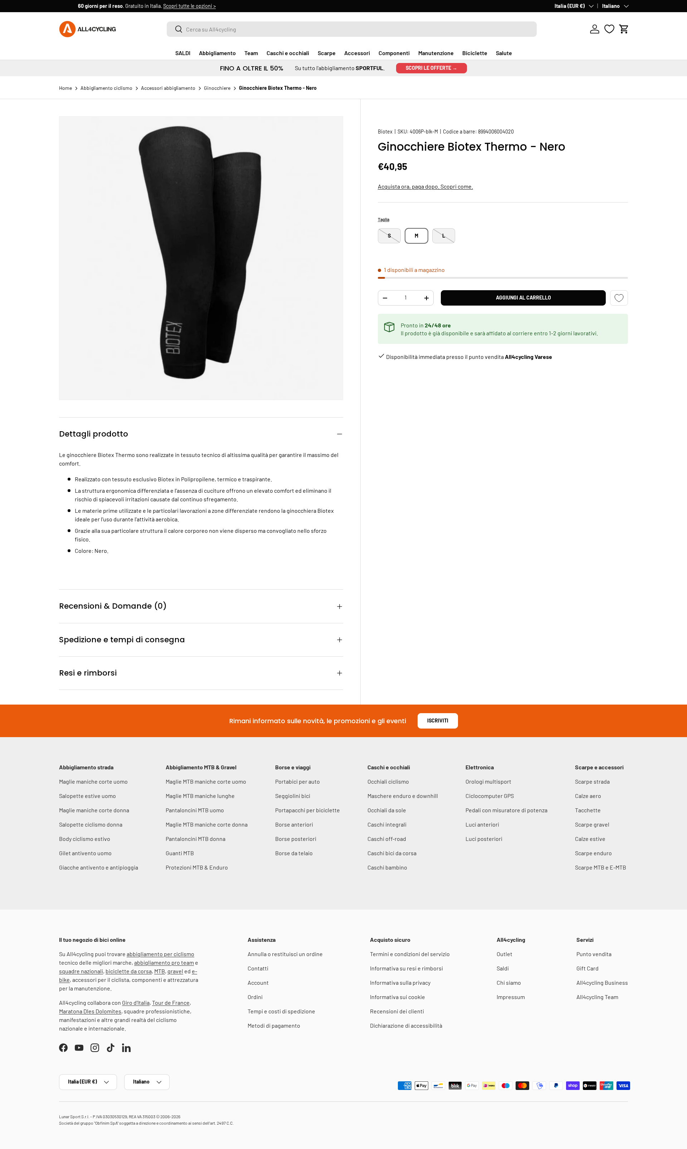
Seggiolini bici (292, 795)
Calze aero (588, 795)
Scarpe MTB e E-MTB (600, 867)
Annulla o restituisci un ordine (285, 953)
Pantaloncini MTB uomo (195, 810)
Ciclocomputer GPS (490, 795)
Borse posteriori (295, 838)
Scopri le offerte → (431, 68)
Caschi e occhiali (288, 52)
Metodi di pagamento (274, 1025)
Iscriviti (437, 720)
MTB (159, 971)
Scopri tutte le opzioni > (170, 6)
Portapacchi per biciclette (307, 810)
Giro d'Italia (136, 1002)
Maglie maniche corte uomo (93, 781)
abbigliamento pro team (164, 962)
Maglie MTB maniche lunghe (200, 795)
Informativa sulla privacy (400, 982)
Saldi (503, 968)
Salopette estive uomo (87, 795)
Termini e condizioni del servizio (410, 953)
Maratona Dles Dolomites (90, 1011)
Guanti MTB (180, 852)
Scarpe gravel (592, 824)
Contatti (258, 968)
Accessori (357, 52)
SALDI (182, 52)
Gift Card (587, 968)
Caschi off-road (386, 838)
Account (258, 982)
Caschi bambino (387, 867)
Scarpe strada (592, 781)
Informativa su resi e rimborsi (406, 968)
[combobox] (352, 29)
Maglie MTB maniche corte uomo (206, 781)
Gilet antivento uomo (85, 852)
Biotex (385, 131)
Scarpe (327, 52)
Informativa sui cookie (397, 996)
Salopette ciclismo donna (90, 824)
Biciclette (474, 52)
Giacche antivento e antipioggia (98, 867)
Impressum (511, 996)
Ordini (255, 996)
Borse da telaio (294, 852)
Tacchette (588, 810)
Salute (504, 52)
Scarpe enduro (593, 852)
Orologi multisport (488, 781)
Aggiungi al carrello (523, 297)
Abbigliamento (217, 52)
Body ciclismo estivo (84, 838)
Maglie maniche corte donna (94, 810)
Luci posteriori (484, 838)
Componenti (394, 52)
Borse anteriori (294, 824)
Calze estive (590, 838)
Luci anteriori (482, 824)
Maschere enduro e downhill (402, 795)
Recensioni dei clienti (397, 1011)
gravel (175, 971)
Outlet (504, 953)
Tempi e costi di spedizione (281, 1011)
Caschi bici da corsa (391, 852)
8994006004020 (496, 131)
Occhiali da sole (386, 810)
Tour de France (171, 1002)
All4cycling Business (602, 982)
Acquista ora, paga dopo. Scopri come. (425, 186)
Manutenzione (436, 52)
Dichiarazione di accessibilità (406, 1025)
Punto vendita (594, 953)
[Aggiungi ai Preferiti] (619, 298)
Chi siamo (509, 982)
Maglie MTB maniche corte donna (207, 824)
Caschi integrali (386, 824)
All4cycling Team (597, 996)
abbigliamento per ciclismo (160, 953)
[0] (609, 28)
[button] (624, 28)
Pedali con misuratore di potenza (506, 810)
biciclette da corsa (129, 971)
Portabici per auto (297, 781)
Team (251, 52)
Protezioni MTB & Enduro (197, 867)
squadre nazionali (81, 971)
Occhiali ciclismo (388, 781)
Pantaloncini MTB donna (195, 838)
